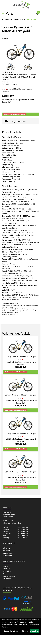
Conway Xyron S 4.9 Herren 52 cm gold (20, 472)
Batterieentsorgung (9, 576)
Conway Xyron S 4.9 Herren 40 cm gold (16, 29)
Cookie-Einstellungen (11, 631)
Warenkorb (6, 548)
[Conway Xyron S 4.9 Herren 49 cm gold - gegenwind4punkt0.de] (20, 422)
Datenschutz (7, 571)
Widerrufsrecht (7, 555)
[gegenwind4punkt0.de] (20, 5)
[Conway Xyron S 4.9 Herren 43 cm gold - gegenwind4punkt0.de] (20, 345)
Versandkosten (7, 553)
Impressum (6, 569)
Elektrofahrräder (19, 19)
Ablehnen (24, 631)
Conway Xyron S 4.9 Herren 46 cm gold (20, 395)
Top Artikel (6, 550)
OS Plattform (7, 579)
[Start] (2, 19)
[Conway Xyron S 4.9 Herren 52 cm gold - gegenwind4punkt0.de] (20, 461)
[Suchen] (7, 13)
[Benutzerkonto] (12, 13)
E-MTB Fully (31, 19)
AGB (4, 574)
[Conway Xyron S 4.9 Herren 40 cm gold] (20, 51)
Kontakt (5, 566)
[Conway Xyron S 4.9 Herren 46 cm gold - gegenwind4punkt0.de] (20, 384)
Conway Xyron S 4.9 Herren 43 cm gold (20, 356)
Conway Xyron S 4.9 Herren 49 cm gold (20, 433)
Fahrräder (8, 19)
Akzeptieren (34, 631)
